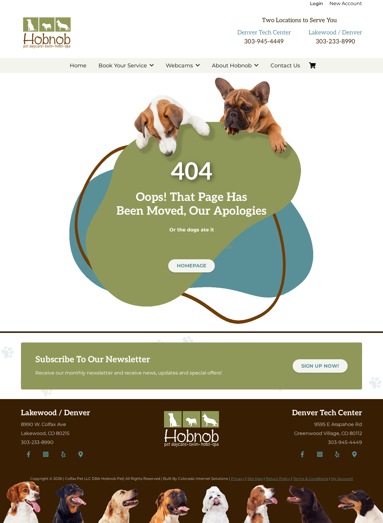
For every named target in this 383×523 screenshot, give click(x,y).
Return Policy (278, 478)
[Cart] (312, 65)
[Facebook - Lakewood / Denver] (28, 454)
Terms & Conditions (310, 478)
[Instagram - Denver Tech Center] (319, 454)
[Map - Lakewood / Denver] (80, 454)
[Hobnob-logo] (47, 32)
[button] (152, 65)
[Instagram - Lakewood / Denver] (45, 454)
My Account (342, 478)
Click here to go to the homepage (191, 246)
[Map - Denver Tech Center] (354, 454)
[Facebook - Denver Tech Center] (302, 454)
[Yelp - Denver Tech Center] (337, 454)
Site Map (255, 478)
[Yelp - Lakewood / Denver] (63, 454)
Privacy (238, 478)
